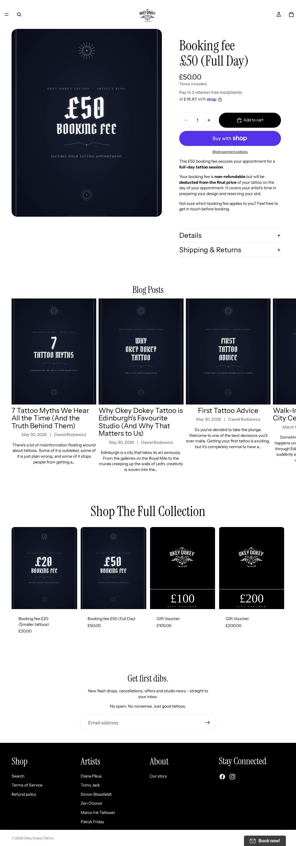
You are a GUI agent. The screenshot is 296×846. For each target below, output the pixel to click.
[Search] (19, 14)
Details (190, 235)
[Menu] (6, 14)
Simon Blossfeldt (96, 794)
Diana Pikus (91, 776)
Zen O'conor (91, 803)
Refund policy (24, 794)
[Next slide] (278, 385)
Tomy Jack (90, 785)
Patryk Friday (92, 821)
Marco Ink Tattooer (98, 812)
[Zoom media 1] (87, 123)
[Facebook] (222, 776)
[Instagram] (232, 776)
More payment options (230, 152)
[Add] (68, 600)
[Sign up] (207, 723)
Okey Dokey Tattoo (39, 838)
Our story (158, 776)
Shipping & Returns (210, 250)
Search (18, 776)
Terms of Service (27, 785)
